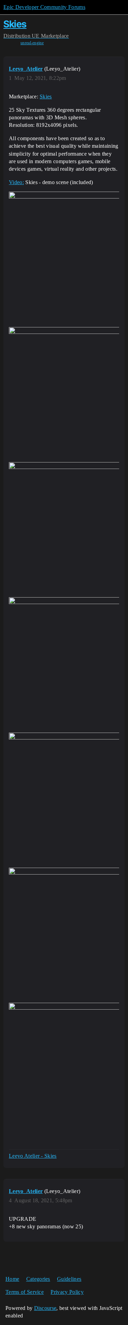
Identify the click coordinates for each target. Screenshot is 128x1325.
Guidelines (69, 1279)
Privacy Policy (67, 1292)
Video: (16, 182)
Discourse (45, 1308)
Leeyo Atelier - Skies (33, 1156)
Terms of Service (24, 1292)
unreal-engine (32, 42)
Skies (15, 24)
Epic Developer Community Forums (44, 7)
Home (12, 1279)
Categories (38, 1279)
